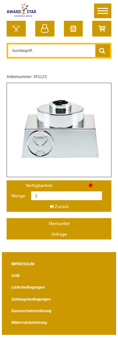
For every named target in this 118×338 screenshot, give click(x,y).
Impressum (22, 264)
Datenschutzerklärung (31, 311)
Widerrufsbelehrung (29, 322)
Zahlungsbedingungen (31, 299)
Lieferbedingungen (28, 287)
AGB (15, 275)
